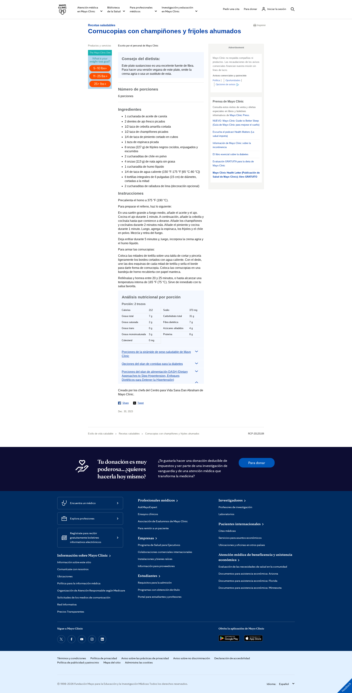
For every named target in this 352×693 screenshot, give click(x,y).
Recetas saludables (101, 25)
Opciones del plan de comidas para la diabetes (152, 363)
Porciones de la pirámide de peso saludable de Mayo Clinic (156, 354)
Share (125, 403)
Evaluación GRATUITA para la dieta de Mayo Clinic (233, 163)
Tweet (141, 403)
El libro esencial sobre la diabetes (230, 154)
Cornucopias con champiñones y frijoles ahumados (164, 31)
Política (216, 80)
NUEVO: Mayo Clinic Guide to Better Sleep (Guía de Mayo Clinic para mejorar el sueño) (236, 122)
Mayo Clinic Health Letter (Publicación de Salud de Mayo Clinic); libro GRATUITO (236, 174)
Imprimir (260, 25)
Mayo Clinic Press (239, 115)
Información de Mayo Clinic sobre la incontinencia (232, 145)
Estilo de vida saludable (100, 433)
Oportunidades (232, 80)
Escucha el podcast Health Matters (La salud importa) (233, 134)
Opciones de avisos (225, 84)
